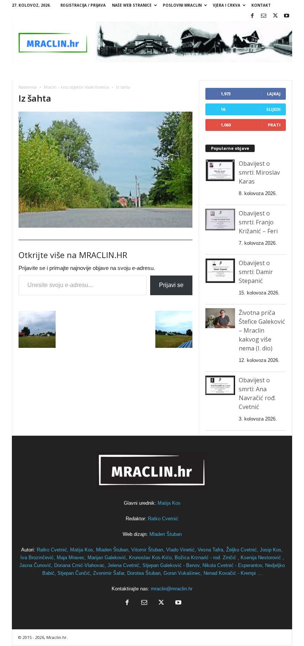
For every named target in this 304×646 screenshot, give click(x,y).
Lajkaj (274, 93)
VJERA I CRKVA (226, 5)
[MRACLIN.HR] (152, 42)
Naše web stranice (132, 5)
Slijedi (273, 109)
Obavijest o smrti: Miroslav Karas (259, 172)
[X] (275, 16)
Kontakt (261, 5)
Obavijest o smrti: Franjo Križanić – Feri (258, 222)
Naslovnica (28, 87)
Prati (274, 125)
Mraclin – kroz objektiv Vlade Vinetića (76, 87)
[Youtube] (286, 16)
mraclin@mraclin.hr (171, 588)
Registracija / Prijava (83, 5)
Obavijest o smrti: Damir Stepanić (256, 272)
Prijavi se (171, 285)
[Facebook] (252, 16)
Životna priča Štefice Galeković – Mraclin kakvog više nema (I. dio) (262, 330)
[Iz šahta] (105, 170)
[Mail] (263, 16)
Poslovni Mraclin (182, 5)
